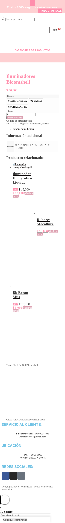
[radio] (17, 100)
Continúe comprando (15, 519)
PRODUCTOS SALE (50, 10)
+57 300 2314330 (41, 434)
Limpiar (10, 111)
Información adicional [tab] (23, 129)
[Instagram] (32, 3)
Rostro (45, 123)
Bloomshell (35, 123)
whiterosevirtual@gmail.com (32, 437)
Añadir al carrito (15, 118)
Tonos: (10, 96)
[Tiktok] (21, 476)
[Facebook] (5, 476)
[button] (32, 58)
